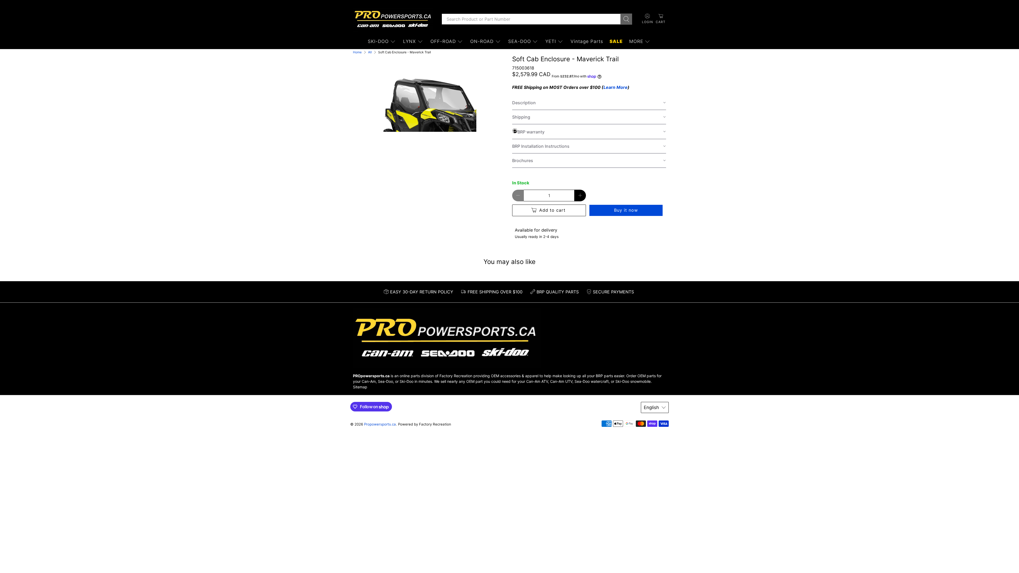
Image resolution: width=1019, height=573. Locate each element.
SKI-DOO (378, 41)
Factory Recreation (455, 376)
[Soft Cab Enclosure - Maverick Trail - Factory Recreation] (430, 101)
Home (357, 52)
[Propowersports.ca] (393, 19)
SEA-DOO (519, 41)
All (370, 52)
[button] (589, 103)
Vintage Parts (587, 41)
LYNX (409, 41)
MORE (636, 41)
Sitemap (360, 387)
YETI (550, 41)
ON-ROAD (482, 41)
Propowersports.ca (380, 424)
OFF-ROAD (443, 41)
